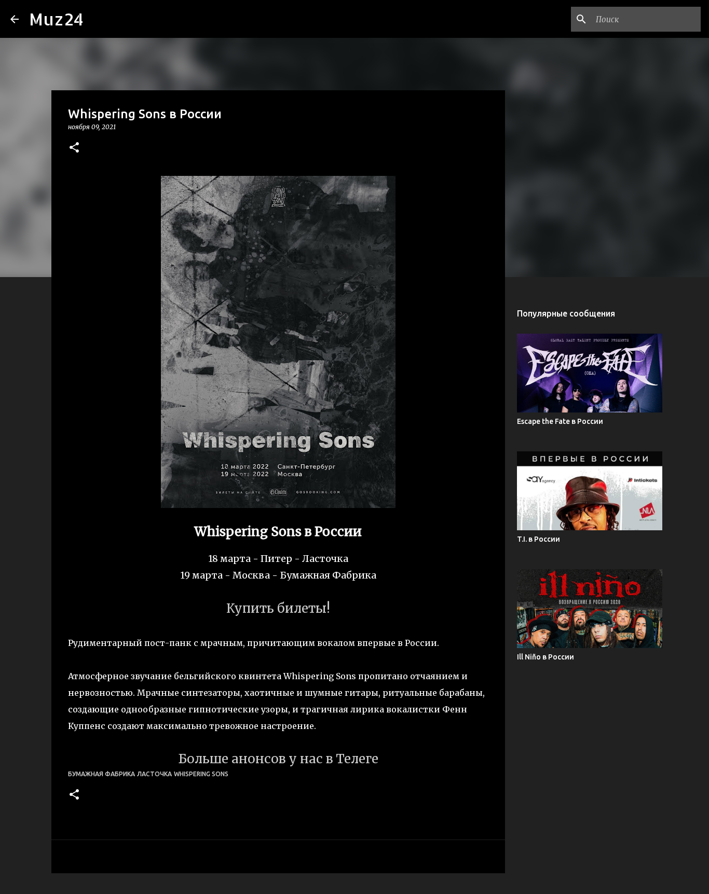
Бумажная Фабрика (101, 774)
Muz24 (56, 19)
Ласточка (154, 774)
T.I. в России (538, 539)
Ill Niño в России (545, 657)
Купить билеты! (278, 608)
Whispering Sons (201, 774)
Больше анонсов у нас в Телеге (278, 759)
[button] (74, 148)
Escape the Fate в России (560, 421)
